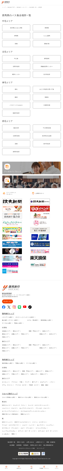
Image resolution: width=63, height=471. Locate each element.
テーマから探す (6, 323)
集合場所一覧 (11, 442)
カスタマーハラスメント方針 (27, 448)
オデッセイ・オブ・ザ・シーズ (47, 431)
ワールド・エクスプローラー (10, 425)
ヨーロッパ (5, 382)
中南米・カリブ (33, 385)
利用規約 (25, 445)
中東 (21, 382)
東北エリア (16, 331)
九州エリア (52, 334)
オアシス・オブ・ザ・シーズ (26, 431)
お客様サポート (40, 442)
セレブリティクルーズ (26, 408)
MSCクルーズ (6, 405)
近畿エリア (15, 334)
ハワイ (52, 382)
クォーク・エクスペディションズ (38, 405)
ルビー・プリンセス (27, 428)
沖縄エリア (5, 337)
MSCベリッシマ (7, 422)
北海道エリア (6, 331)
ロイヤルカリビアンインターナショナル (33, 411)
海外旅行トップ (8, 359)
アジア (27, 382)
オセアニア (43, 382)
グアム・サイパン (7, 385)
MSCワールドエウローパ (22, 422)
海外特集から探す (7, 363)
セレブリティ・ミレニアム (45, 425)
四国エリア (43, 334)
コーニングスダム (41, 428)
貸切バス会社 (21, 442)
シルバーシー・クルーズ (9, 408)
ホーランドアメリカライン (10, 411)
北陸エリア (45, 331)
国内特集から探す (46, 320)
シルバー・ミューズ (28, 425)
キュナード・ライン (19, 405)
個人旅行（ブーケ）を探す (10, 320)
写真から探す (18, 323)
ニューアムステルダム (8, 431)
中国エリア (24, 334)
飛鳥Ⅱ (14, 434)
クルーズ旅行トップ (10, 394)
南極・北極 (44, 385)
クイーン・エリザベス (39, 422)
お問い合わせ (30, 442)
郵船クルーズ (25, 414)
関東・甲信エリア (34, 331)
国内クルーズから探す (40, 397)
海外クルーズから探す (24, 397)
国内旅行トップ (8, 313)
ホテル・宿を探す (32, 320)
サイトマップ (40, 448)
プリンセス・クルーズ (42, 408)
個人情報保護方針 (48, 445)
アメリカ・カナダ (21, 385)
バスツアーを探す (7, 317)
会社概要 (12, 445)
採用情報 (18, 445)
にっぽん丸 (5, 434)
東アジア (34, 382)
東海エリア (5, 334)
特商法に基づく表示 (36, 445)
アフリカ (14, 382)
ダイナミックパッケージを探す (25, 317)
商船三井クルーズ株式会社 (10, 414)
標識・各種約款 (51, 442)
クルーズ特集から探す (8, 397)
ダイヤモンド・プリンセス (10, 428)
